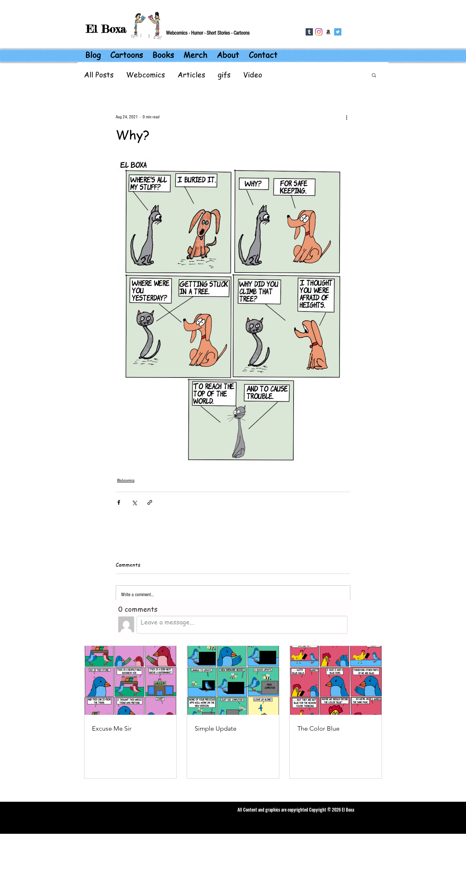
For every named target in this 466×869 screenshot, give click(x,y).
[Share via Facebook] (119, 502)
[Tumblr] (309, 32)
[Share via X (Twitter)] (134, 502)
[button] (374, 74)
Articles (191, 74)
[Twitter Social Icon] (337, 32)
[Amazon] (328, 32)
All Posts (98, 74)
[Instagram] (318, 32)
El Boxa (106, 28)
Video (252, 74)
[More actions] (346, 117)
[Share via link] (150, 502)
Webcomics (145, 74)
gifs (224, 74)
